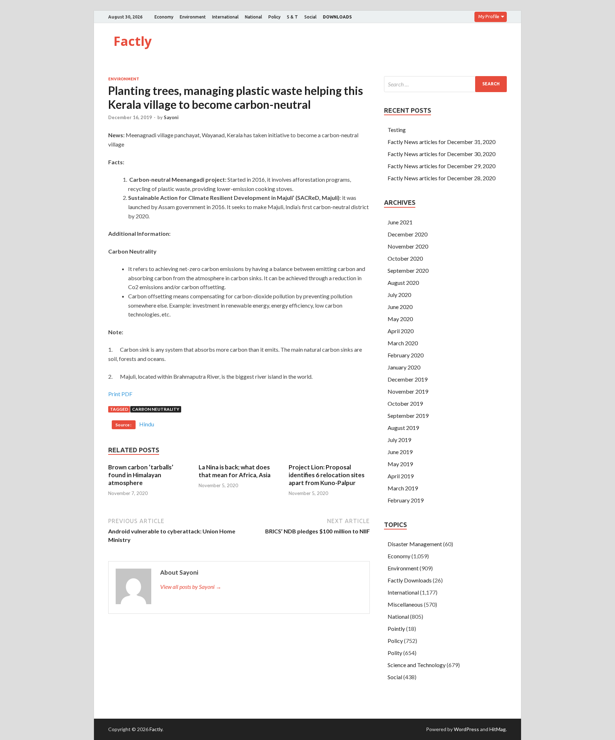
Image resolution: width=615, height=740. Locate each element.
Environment (193, 17)
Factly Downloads (410, 580)
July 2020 (399, 294)
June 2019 (400, 451)
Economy (163, 17)
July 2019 (399, 439)
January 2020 (404, 367)
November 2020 (408, 246)
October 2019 (405, 403)
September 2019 (408, 415)
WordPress (466, 729)
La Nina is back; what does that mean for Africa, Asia (234, 471)
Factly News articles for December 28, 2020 (441, 178)
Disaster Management (415, 544)
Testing (397, 129)
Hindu (146, 424)
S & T (292, 17)
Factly (133, 41)
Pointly (396, 628)
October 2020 (405, 258)
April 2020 (401, 331)
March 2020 (403, 343)
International (225, 17)
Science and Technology (417, 664)
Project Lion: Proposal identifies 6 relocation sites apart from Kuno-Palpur (326, 474)
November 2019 (408, 391)
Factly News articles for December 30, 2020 (441, 153)
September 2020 (408, 270)
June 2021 (400, 222)
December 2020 (407, 234)
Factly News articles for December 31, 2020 (441, 141)
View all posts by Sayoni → (190, 586)
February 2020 (406, 355)
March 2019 (403, 488)
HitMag (497, 729)
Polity (395, 652)
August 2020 (403, 282)
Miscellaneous (405, 604)
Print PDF (120, 393)
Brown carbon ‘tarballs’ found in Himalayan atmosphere (140, 474)
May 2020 (400, 318)
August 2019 (403, 427)
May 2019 (400, 463)
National (253, 17)
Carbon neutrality (155, 409)
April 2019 (401, 476)
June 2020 (400, 306)
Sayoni (171, 117)
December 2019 (407, 379)
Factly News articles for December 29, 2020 (441, 166)
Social (310, 17)
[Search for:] (445, 84)
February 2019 (406, 500)
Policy (274, 17)
